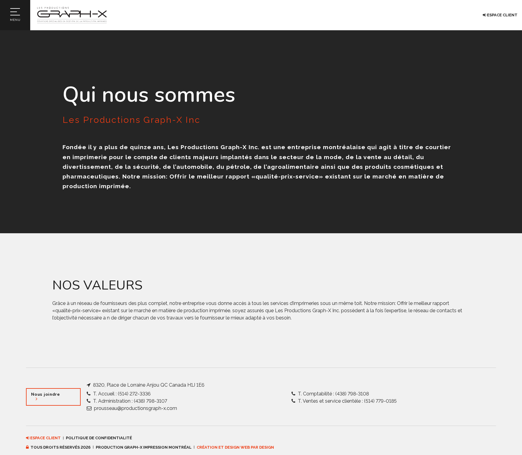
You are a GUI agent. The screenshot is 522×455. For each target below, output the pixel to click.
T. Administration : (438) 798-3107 (129, 401)
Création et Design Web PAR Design (235, 447)
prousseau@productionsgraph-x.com (135, 408)
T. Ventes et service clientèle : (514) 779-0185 (347, 401)
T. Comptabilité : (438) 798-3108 (333, 394)
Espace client (501, 15)
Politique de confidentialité (99, 438)
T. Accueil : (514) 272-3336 (121, 394)
